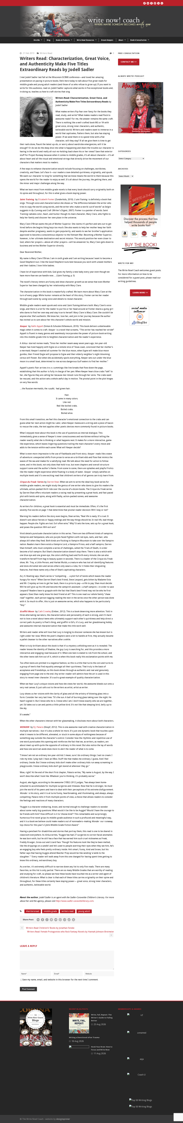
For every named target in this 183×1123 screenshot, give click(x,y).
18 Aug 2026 (78, 1041)
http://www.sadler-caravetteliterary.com (74, 901)
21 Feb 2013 (28, 53)
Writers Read (46, 53)
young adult (84, 911)
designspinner (63, 1119)
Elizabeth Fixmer (46, 199)
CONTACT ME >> (129, 62)
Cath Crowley (44, 611)
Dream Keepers (107, 40)
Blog (48, 40)
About (121, 40)
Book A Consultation (138, 40)
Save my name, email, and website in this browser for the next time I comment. (60, 979)
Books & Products (63, 40)
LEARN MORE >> (140, 292)
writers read (68, 911)
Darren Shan (53, 482)
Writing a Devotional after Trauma (84, 1037)
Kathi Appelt (37, 326)
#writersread (32, 911)
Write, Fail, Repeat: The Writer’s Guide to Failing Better (102, 1018)
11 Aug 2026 (100, 1053)
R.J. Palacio (38, 727)
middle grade (50, 911)
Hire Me (37, 40)
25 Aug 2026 (100, 1024)
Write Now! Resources (85, 40)
